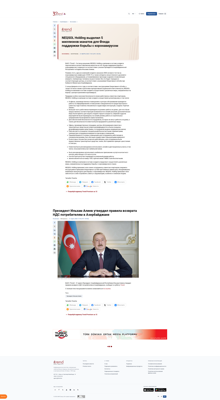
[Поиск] (129, 13)
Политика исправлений (111, 374)
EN (158, 396)
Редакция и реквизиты (110, 366)
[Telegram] (70, 389)
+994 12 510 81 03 (58, 376)
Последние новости (88, 363)
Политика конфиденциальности (157, 366)
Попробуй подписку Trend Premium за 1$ (82, 191)
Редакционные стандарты (111, 371)
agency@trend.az (58, 378)
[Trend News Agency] (58, 362)
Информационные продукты (134, 366)
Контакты (107, 369)
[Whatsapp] (55, 389)
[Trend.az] (59, 14)
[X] (62, 389)
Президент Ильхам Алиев (74, 296)
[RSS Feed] (77, 389)
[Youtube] (66, 389)
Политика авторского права (156, 369)
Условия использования (155, 363)
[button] (54, 25)
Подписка (129, 363)
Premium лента (87, 366)
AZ (161, 396)
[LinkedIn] (74, 389)
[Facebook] (58, 389)
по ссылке (107, 289)
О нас (106, 363)
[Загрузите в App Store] (148, 390)
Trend (122, 285)
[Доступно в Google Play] (160, 390)
